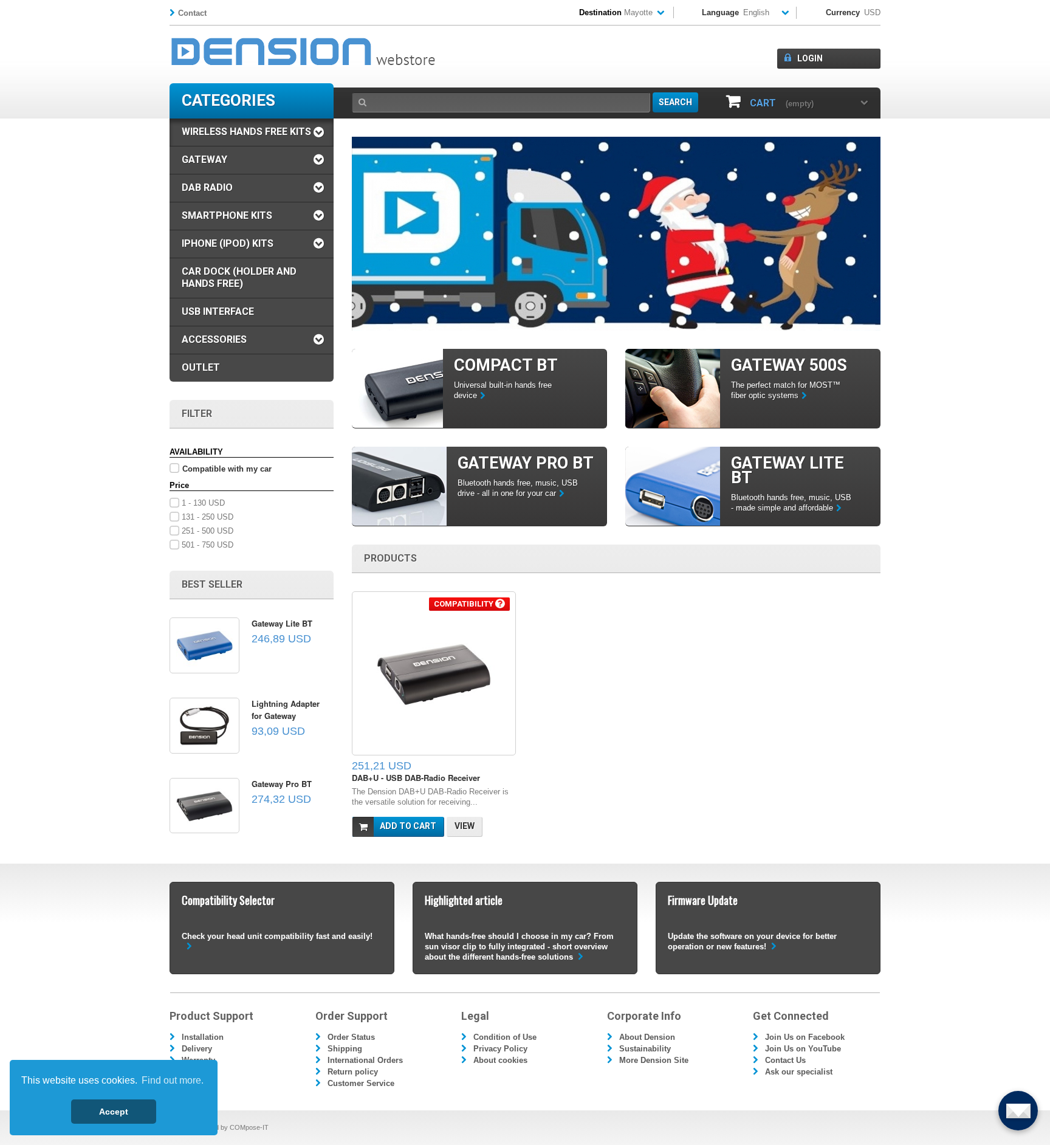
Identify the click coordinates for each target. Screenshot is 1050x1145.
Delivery (197, 1048)
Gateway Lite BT (282, 623)
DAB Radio (207, 187)
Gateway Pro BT (282, 783)
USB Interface (218, 311)
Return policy (353, 1071)
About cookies (500, 1060)
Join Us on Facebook (805, 1037)
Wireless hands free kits (246, 131)
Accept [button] (113, 1111)
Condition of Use (505, 1037)
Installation (203, 1037)
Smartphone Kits (227, 215)
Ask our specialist (798, 1071)
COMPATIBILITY (464, 603)
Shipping (345, 1048)
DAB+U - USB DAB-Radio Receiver (416, 777)
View (465, 826)
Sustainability (645, 1048)
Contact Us (785, 1060)
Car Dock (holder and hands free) (239, 277)
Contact (192, 13)
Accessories (214, 339)
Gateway (204, 159)
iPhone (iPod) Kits (227, 243)
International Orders (365, 1060)
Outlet (201, 367)
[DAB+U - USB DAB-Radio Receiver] (433, 673)
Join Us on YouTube (803, 1048)
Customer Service (361, 1083)
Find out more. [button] (173, 1080)
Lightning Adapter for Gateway (286, 709)
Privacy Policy (500, 1048)
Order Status (351, 1037)
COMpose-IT (249, 1127)
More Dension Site (653, 1060)
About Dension (647, 1037)
